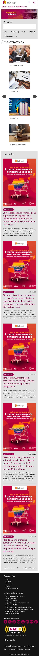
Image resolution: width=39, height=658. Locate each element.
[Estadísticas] (34, 2)
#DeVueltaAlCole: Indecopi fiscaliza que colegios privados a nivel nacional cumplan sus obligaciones (18, 384)
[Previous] (4, 97)
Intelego (27, 656)
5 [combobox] (17, 570)
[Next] (35, 97)
